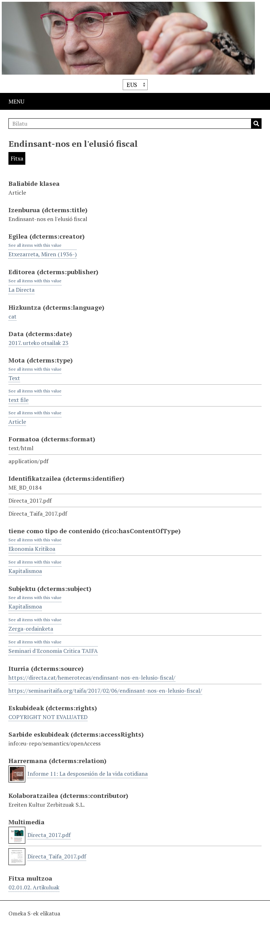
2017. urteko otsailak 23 (38, 343)
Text (14, 378)
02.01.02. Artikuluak (33, 887)
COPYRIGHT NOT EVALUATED (48, 717)
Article (17, 422)
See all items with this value (35, 245)
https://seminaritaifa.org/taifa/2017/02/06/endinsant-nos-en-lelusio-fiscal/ (105, 690)
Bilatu (256, 123)
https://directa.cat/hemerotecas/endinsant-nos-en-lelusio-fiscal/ (91, 677)
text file (18, 400)
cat (12, 316)
